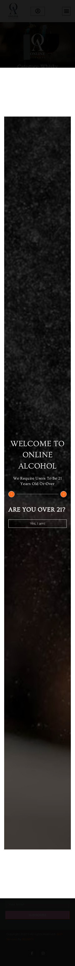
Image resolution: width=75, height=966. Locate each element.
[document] (37, 483)
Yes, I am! (37, 524)
